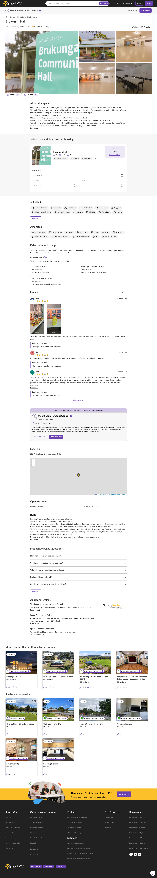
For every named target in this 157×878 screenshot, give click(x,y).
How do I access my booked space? (45, 556)
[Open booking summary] (117, 3)
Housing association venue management (80, 853)
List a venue (34, 849)
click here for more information (92, 410)
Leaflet (99, 494)
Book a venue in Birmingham (138, 848)
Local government (36, 817)
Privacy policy (9, 833)
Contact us (9, 848)
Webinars (108, 827)
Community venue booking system (78, 848)
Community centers (36, 822)
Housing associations (37, 827)
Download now (38, 635)
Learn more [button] (34, 623)
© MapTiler (105, 494)
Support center (10, 822)
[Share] (32, 654)
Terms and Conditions (12, 827)
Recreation (33, 843)
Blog (106, 833)
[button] (41, 62)
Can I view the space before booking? (46, 563)
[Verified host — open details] (40, 10)
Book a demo (34, 854)
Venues (32, 833)
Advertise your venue (74, 827)
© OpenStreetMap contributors (117, 494)
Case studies (109, 817)
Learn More (34, 610)
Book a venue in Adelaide (137, 822)
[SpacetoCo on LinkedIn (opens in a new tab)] (139, 854)
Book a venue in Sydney (137, 833)
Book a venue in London (137, 843)
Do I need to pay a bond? (41, 577)
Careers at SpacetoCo (12, 843)
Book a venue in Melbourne (138, 838)
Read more (34, 128)
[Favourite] (35, 654)
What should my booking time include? (47, 570)
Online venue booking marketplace (78, 858)
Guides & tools (109, 822)
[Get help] (152, 873)
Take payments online (74, 822)
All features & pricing (74, 833)
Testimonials (9, 838)
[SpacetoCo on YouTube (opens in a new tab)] (135, 854)
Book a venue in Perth (136, 817)
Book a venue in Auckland (137, 827)
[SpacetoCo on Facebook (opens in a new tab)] (131, 854)
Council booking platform (75, 843)
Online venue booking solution (77, 817)
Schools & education (37, 838)
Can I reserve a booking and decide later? (48, 584)
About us (8, 817)
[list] (16, 833)
